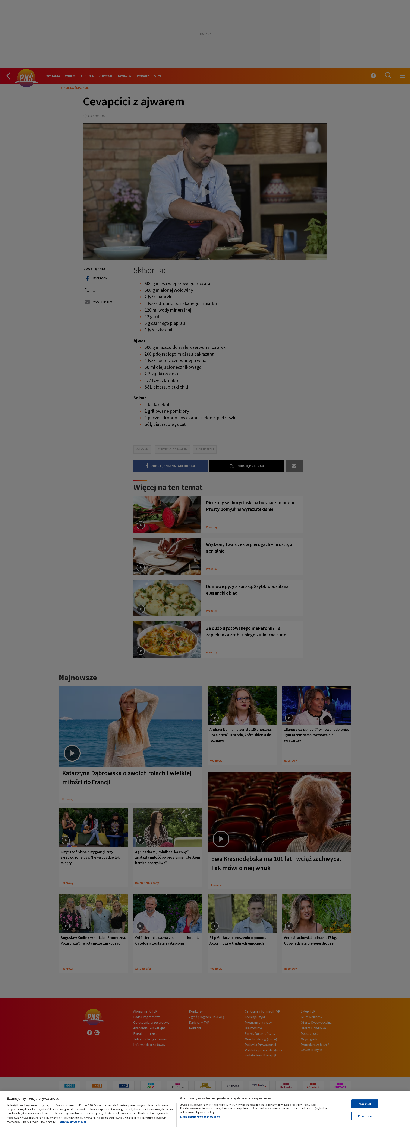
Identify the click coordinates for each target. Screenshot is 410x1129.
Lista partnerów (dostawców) (200, 1117)
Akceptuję (365, 1104)
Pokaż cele (365, 1116)
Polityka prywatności (72, 1122)
